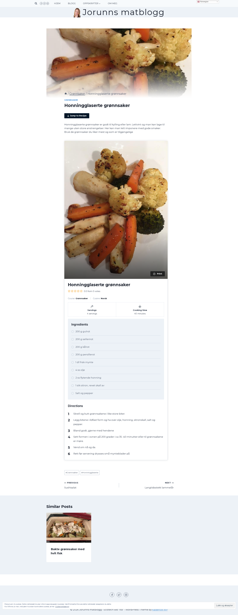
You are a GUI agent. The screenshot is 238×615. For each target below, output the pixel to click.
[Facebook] (41, 3)
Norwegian (204, 2)
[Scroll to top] (231, 611)
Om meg (112, 3)
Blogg (72, 3)
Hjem (57, 3)
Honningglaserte (89, 472)
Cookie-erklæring (62, 606)
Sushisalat (71, 485)
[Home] (65, 93)
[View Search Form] (35, 3)
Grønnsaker (71, 100)
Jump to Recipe (78, 115)
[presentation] (68, 528)
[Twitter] (44, 3)
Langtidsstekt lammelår (159, 485)
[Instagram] (47, 3)
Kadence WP (160, 609)
